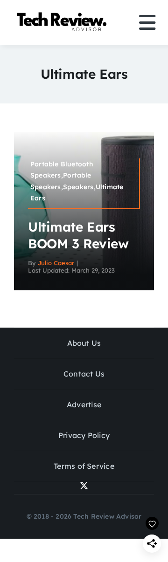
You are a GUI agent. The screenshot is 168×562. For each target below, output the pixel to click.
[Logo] (63, 14)
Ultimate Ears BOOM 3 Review (78, 235)
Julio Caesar (56, 263)
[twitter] (84, 485)
